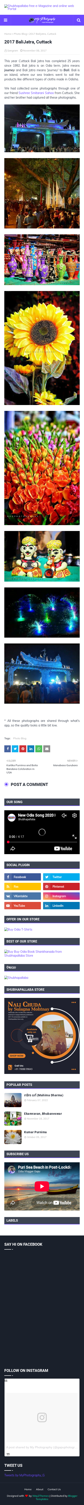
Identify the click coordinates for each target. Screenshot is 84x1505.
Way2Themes (40, 1495)
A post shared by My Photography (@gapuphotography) (44, 1447)
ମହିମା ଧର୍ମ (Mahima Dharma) (43, 1095)
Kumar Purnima (35, 1132)
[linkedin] (61, 905)
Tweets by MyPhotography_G (24, 1475)
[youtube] (22, 905)
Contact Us (54, 1489)
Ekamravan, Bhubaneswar (43, 1113)
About (39, 1489)
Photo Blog (20, 33)
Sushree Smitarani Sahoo (36, 93)
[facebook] (22, 877)
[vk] (22, 896)
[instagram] (61, 896)
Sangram (12, 50)
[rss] (22, 886)
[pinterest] (61, 886)
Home (8, 33)
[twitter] (61, 877)
